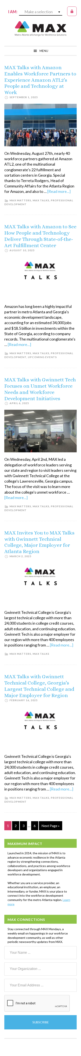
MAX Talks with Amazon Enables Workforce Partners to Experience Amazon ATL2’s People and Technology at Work (40, 79)
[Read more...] (59, 191)
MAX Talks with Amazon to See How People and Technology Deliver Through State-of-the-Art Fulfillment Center (40, 236)
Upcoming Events (42, 357)
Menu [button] (44, 51)
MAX (41, 28)
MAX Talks (41, 200)
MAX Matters (20, 200)
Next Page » (50, 826)
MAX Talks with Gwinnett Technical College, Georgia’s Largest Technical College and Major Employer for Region (39, 686)
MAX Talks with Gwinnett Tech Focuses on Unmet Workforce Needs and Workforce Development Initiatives (40, 389)
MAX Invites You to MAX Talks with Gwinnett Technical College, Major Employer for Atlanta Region (39, 542)
